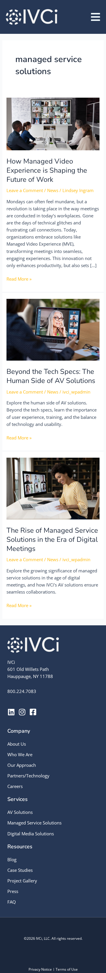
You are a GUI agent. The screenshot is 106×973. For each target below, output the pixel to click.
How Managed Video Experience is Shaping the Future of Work (46, 170)
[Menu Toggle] (95, 17)
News (52, 190)
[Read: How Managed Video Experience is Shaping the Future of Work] (52, 123)
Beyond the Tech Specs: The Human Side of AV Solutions (50, 376)
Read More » (19, 278)
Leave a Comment (24, 190)
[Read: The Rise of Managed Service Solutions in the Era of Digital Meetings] (52, 488)
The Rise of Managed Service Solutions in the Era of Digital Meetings (52, 539)
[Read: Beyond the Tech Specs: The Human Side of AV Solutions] (52, 329)
